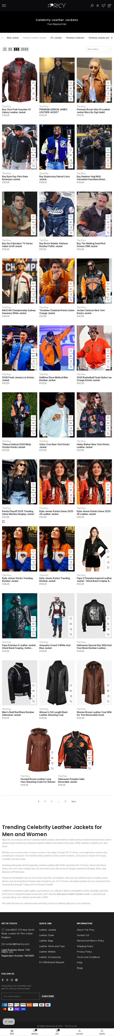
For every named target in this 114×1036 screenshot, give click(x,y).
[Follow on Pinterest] (16, 980)
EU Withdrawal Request (51, 962)
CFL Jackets (56, 38)
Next (74, 801)
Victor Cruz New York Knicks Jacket (54, 446)
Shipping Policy (85, 946)
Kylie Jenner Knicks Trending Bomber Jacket (17, 579)
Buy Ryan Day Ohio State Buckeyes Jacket (15, 178)
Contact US (83, 935)
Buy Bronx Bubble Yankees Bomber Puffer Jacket (53, 245)
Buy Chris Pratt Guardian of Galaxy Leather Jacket (16, 111)
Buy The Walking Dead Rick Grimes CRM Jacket (91, 245)
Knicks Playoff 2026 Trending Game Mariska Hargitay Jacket (18, 512)
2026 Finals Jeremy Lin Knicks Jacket (18, 379)
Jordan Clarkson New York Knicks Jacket (91, 312)
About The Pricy (85, 929)
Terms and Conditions (88, 957)
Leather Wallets (47, 951)
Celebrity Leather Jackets (34, 38)
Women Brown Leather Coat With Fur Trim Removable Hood (94, 713)
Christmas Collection (75, 38)
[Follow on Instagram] (12, 980)
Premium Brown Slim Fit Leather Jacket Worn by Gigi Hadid (93, 111)
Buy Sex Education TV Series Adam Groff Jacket (17, 245)
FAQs (79, 962)
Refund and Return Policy (90, 940)
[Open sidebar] (3, 521)
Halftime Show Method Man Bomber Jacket (53, 379)
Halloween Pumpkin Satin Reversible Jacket (71, 780)
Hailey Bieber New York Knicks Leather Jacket (93, 446)
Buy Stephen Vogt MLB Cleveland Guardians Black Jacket (91, 178)
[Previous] (2, 38)
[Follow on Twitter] (7, 980)
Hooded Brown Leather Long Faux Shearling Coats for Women (38, 780)
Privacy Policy (84, 951)
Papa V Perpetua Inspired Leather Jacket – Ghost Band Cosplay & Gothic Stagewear (94, 579)
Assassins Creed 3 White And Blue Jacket (54, 646)
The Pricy (6, 106)
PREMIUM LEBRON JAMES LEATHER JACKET (53, 111)
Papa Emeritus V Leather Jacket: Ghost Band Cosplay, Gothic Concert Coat (19, 646)
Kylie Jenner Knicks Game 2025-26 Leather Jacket (56, 512)
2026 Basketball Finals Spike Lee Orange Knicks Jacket (94, 379)
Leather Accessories (50, 957)
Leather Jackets (47, 929)
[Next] (111, 38)
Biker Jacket (12, 38)
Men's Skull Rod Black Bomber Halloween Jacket (18, 713)
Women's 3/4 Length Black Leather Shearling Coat (53, 713)
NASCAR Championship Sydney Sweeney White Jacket (19, 312)
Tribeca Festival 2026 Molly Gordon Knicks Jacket (16, 446)
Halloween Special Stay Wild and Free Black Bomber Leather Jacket (94, 646)
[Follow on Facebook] (2, 980)
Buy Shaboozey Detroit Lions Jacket (54, 178)
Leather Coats (46, 935)
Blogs (80, 968)
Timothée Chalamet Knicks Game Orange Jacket (56, 312)
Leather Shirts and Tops (52, 946)
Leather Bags (46, 940)
